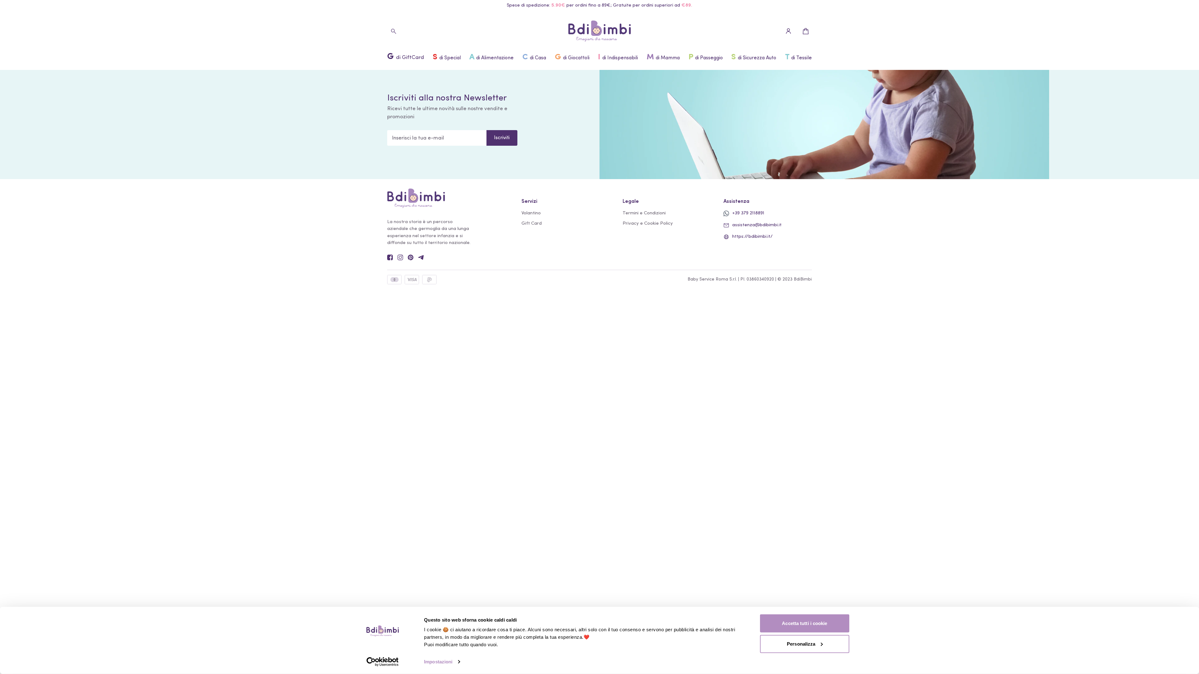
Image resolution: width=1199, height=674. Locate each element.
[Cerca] (393, 31)
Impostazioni (438, 661)
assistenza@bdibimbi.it (757, 225)
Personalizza (801, 643)
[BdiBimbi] (599, 31)
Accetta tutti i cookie (804, 623)
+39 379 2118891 (748, 213)
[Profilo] (788, 31)
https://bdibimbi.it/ (752, 236)
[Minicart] (805, 31)
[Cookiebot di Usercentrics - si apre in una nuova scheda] (382, 662)
